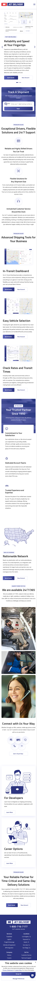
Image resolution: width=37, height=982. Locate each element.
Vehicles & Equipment (9, 945)
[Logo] (12, 4)
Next (34, 47)
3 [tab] (20, 82)
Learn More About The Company (18, 521)
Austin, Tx (26, 942)
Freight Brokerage (9, 942)
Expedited (9, 937)
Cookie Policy (18, 970)
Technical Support (26, 958)
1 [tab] (17, 82)
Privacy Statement (8, 970)
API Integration (9, 948)
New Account (25, 78)
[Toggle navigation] (35, 4)
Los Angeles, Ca (26, 937)
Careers (9, 958)
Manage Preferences (18, 979)
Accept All (18, 974)
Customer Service (26, 955)
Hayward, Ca (26, 939)
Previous (2, 47)
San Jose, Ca (26, 945)
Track (8, 103)
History (9, 955)
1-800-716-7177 (18, 926)
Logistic (9, 939)
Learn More (9, 812)
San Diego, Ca (26, 948)
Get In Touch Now (18, 754)
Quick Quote (10, 78)
